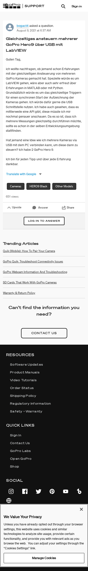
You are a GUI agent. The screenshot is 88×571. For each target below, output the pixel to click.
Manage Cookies (44, 558)
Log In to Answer (44, 221)
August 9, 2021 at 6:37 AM (34, 30)
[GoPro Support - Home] (24, 6)
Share (70, 207)
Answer (43, 207)
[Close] (81, 509)
